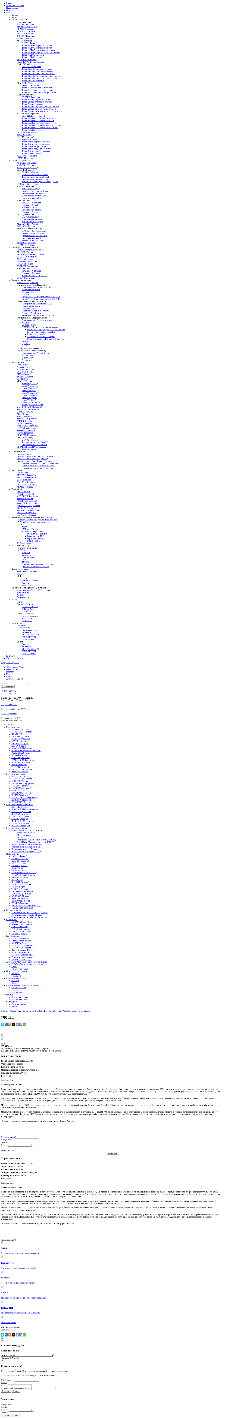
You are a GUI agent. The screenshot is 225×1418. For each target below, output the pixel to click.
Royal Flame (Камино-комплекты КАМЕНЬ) (41, 297)
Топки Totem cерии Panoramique (36, 151)
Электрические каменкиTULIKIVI (37, 564)
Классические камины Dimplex (41, 332)
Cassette (25, 341)
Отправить (6, 1391)
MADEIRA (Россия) (25, 165)
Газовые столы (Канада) (27, 513)
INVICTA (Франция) (26, 34)
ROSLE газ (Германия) (27, 501)
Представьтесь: (7, 1139)
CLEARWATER (29, 639)
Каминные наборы (30, 581)
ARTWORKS (28, 609)
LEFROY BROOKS (30, 635)
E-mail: (4, 1145)
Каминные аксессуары (27, 571)
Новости (10, 10)
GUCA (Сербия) (24, 374)
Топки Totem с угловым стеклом (36, 144)
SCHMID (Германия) (31, 97)
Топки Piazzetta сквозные (33, 81)
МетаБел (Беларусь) (25, 38)
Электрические (28, 557)
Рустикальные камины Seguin (35, 191)
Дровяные (26, 555)
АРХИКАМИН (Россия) (27, 224)
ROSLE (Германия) (25, 494)
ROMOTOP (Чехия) (30, 85)
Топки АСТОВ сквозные (33, 55)
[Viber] (20, 1024)
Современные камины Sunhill (35, 179)
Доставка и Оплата (14, 658)
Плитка (20, 602)
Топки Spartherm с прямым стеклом (37, 118)
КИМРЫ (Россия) (30, 383)
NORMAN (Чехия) (25, 498)
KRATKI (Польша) (25, 29)
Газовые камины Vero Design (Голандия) (40, 463)
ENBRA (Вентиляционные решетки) (33, 522)
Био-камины (22, 473)
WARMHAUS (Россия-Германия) (31, 62)
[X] (13, 1024)
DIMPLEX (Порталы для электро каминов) (46, 329)
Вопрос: (4, 1407)
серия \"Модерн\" (29, 397)
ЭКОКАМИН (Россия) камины (31, 254)
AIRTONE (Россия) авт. (27, 477)
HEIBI (24, 578)
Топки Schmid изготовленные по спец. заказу (42, 111)
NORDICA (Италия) (26, 430)
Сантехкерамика (29, 630)
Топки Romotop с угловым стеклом (37, 90)
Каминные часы (24, 592)
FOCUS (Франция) (25, 264)
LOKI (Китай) (23, 379)
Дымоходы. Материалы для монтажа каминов (37, 520)
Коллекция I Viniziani (31, 210)
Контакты (10, 656)
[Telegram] (17, 1024)
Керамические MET (36, 538)
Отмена (14, 1358)
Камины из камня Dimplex (39, 334)
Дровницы (26, 583)
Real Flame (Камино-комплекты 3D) (38, 315)
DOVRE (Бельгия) (30, 440)
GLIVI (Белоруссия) (31, 217)
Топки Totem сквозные (32, 153)
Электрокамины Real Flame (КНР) (37, 304)
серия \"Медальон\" (30, 386)
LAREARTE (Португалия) (28, 184)
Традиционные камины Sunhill (35, 177)
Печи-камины (23, 365)
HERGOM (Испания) (26, 435)
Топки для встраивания (32, 405)
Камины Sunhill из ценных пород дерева (40, 182)
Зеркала (20, 595)
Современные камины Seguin (35, 193)
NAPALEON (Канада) (26, 515)
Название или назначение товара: (16, 1388)
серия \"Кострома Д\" (31, 402)
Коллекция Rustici (30, 205)
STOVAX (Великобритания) (34, 231)
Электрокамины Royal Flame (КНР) (37, 287)
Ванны (25, 644)
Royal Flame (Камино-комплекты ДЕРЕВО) (41, 299)
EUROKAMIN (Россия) (27, 167)
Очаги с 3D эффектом (31, 313)
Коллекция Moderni (30, 207)
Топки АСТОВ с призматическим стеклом (41, 52)
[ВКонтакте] (6, 1024)
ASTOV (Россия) (29, 43)
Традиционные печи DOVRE (35, 442)
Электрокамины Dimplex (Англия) (37, 320)
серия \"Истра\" (29, 390)
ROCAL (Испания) (25, 259)
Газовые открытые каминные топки (38, 466)
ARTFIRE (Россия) (25, 252)
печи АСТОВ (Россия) (27, 419)
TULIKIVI (26, 562)
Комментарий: (7, 1150)
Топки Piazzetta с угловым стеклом (37, 71)
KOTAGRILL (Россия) (27, 503)
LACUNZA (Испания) (26, 428)
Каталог (15, 15)
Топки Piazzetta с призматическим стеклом (41, 76)
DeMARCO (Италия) (26, 226)
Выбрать (5, 1358)
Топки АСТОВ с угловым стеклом (37, 48)
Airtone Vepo (27, 360)
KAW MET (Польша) (26, 31)
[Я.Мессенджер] (2, 1024)
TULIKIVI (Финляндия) (27, 449)
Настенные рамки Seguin (33, 198)
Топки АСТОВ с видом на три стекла (38, 50)
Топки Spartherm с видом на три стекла (39, 123)
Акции (14, 17)
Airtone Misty (27, 358)
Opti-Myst (26, 344)
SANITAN (26, 632)
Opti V (25, 346)
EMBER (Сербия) (24, 421)
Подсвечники (23, 597)
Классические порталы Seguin (35, 196)
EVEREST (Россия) (25, 372)
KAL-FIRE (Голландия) (27, 156)
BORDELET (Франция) (27, 266)
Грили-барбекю (23, 491)
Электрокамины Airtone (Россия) (36, 353)
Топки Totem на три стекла (34, 146)
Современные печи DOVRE (34, 444)
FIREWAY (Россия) (25, 24)
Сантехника (22, 625)
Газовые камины (24, 454)
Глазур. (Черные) (34, 541)
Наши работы (12, 8)
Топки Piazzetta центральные (34, 275)
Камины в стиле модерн (32, 221)
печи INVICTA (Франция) (28, 409)
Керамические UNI (35, 536)
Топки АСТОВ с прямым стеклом (37, 45)
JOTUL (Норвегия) (25, 158)
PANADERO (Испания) (27, 426)
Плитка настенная (30, 606)
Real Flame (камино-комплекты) (36, 311)
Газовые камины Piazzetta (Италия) (32, 459)
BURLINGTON (29, 637)
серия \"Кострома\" (30, 393)
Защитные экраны (30, 585)
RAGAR (20, 574)
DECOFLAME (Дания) (27, 484)
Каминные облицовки (26, 163)
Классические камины (32, 219)
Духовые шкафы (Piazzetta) (28, 505)
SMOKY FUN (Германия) (28, 510)
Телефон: (5, 1142)
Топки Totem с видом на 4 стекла (36, 149)
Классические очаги (31, 290)
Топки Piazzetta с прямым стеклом (37, 69)
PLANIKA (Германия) (26, 482)
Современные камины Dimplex (41, 336)
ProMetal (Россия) (24, 367)
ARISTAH (26, 611)
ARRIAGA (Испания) (26, 243)
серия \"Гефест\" (29, 400)
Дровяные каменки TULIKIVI (35, 567)
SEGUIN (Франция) (25, 36)
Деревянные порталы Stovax (34, 236)
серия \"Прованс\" (30, 388)
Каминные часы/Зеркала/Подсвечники (34, 590)
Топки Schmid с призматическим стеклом (40, 106)
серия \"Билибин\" (30, 395)
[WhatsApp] (24, 1024)
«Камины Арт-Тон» (15, 5)
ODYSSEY (27, 621)
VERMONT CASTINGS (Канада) (31, 447)
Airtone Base (27, 355)
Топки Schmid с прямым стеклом (36, 99)
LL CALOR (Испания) (27, 257)
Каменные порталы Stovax (33, 238)
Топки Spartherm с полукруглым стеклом (40, 128)
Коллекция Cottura (30, 212)
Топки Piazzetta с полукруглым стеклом (39, 78)
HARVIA (26, 552)
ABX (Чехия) (22, 414)
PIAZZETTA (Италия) (31, 66)
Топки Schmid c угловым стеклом (37, 102)
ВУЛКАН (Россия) (30, 529)
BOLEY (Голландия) (26, 278)
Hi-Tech (25, 294)
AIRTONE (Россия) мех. (27, 475)
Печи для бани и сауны (27, 548)
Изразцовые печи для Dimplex (30, 348)
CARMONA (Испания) (27, 245)
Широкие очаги (29, 292)
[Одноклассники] (9, 1024)
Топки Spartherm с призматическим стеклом (41, 125)
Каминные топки (24, 22)
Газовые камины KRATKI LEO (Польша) (35, 456)
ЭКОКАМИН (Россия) (27, 59)
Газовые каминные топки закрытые (38, 468)
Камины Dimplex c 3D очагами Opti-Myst (45, 339)
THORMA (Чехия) (25, 423)
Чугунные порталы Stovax (33, 233)
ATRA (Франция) (24, 135)
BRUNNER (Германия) (27, 132)
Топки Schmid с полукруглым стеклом (39, 109)
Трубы (25, 527)
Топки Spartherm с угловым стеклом (38, 120)
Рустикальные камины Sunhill (35, 174)
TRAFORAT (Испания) (27, 261)
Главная (9, 3)
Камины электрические (27, 282)
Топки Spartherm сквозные (33, 130)
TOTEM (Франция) (30, 139)
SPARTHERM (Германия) (33, 116)
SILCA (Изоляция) (25, 543)
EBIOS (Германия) (25, 480)
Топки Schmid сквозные (32, 104)
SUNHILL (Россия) (30, 172)
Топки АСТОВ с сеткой (32, 57)
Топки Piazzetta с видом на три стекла (38, 74)
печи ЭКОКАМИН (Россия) (29, 407)
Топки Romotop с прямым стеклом (37, 88)
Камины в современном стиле (30, 250)
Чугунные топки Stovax (32, 240)
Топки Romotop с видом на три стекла (39, 92)
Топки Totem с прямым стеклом (36, 142)
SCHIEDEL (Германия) (37, 534)
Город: (4, 1383)
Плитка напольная (30, 616)
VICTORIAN (28, 618)
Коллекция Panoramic (31, 273)
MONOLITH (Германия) (27, 496)
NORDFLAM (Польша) (27, 27)
